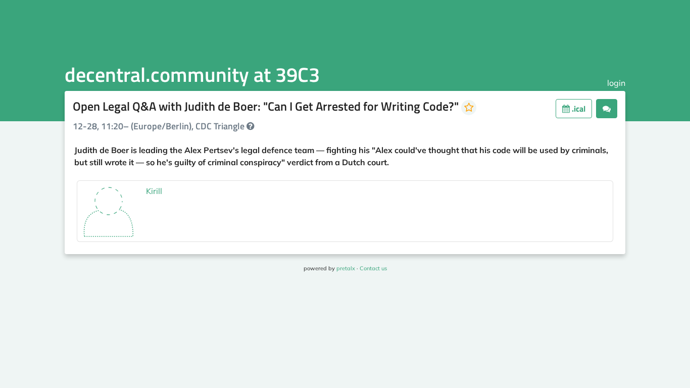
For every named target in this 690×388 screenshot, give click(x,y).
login (616, 83)
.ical (577, 109)
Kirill (154, 191)
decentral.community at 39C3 (192, 74)
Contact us (373, 268)
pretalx (345, 268)
